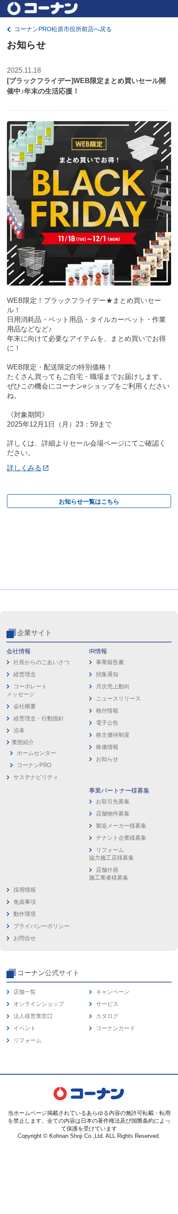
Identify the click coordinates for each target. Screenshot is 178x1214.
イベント (24, 1028)
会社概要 (24, 706)
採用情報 (24, 889)
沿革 (19, 730)
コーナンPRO (34, 765)
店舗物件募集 (113, 813)
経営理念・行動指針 (38, 718)
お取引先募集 (113, 801)
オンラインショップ (38, 1004)
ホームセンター (36, 753)
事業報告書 (110, 662)
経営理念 (24, 674)
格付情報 (107, 710)
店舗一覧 (24, 992)
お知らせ (107, 759)
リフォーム (27, 1040)
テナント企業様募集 (121, 838)
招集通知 (107, 674)
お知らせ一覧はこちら (89, 501)
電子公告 (107, 722)
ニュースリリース (118, 698)
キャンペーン (113, 992)
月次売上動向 (113, 686)
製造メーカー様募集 (121, 825)
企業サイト (34, 632)
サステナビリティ (35, 777)
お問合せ (24, 938)
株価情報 (107, 747)
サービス (107, 1004)
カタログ (107, 1016)
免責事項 (24, 902)
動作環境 (24, 914)
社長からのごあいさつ (41, 662)
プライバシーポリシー (41, 926)
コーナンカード (115, 1028)
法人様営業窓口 (33, 1016)
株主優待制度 (113, 735)
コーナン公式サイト (48, 972)
